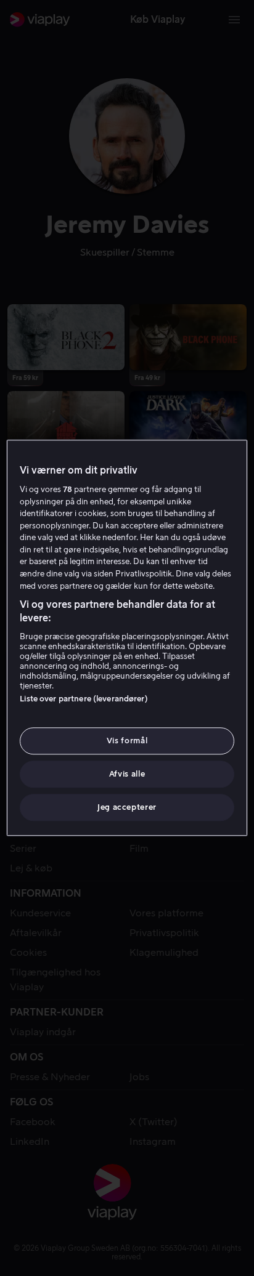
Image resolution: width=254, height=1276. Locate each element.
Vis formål (127, 741)
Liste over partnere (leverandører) (83, 699)
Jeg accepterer (127, 808)
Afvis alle (127, 774)
